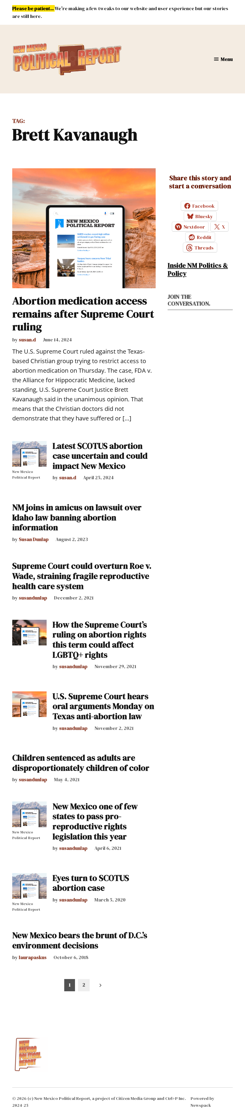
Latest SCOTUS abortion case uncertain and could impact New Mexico (100, 455)
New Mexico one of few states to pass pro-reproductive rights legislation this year (95, 821)
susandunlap (33, 597)
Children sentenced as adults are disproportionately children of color (80, 762)
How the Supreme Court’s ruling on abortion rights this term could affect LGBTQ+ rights (100, 639)
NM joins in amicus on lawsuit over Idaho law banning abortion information (77, 517)
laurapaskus (33, 957)
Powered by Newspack (203, 1101)
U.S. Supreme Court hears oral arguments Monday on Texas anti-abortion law (103, 706)
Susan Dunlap (34, 539)
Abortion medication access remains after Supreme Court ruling (83, 313)
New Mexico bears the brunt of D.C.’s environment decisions (79, 940)
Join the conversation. (189, 300)
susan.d (27, 339)
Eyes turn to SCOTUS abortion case (91, 883)
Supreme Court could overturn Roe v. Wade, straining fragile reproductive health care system (81, 575)
